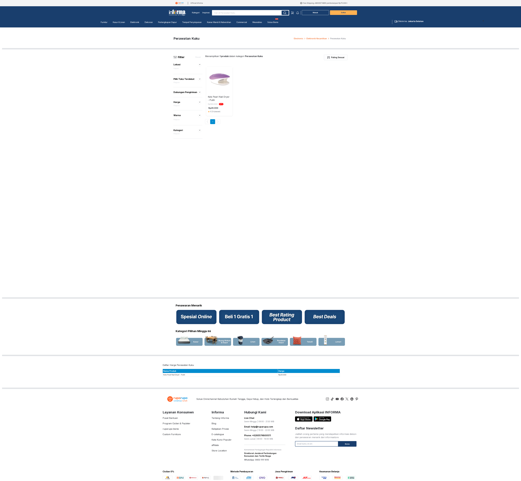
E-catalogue (218, 434)
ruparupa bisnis (171, 429)
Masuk (315, 13)
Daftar (343, 13)
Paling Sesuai (337, 57)
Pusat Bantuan (170, 418)
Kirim (347, 444)
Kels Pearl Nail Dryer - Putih (174, 375)
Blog (214, 423)
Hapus (176, 68)
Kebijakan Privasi (220, 429)
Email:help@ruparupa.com (258, 426)
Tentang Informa (220, 418)
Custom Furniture (172, 434)
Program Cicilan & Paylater (176, 423)
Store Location (219, 450)
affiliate (215, 445)
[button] (199, 64)
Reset (198, 57)
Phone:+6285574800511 (257, 435)
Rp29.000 (282, 375)
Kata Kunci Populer (222, 439)
